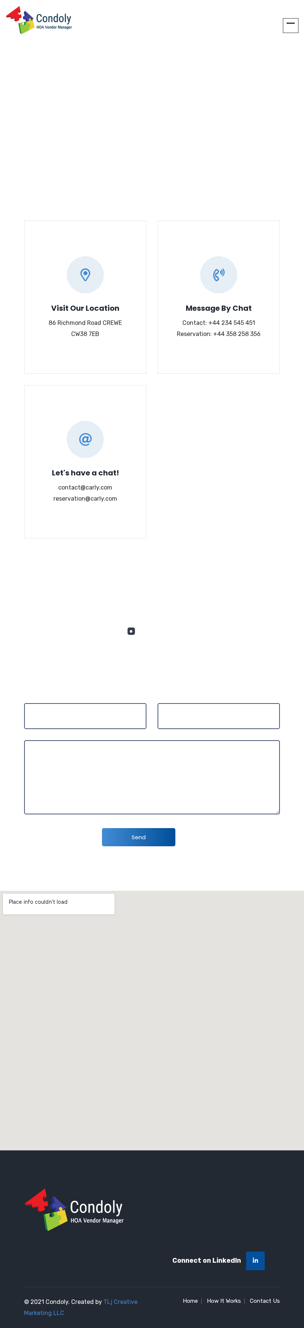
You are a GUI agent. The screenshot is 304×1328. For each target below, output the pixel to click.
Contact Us (265, 1301)
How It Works (224, 1301)
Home (126, 122)
